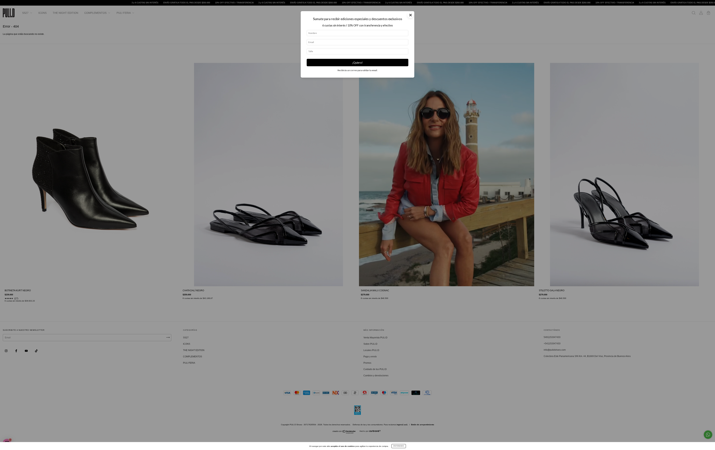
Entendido (398, 446)
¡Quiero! (357, 62)
